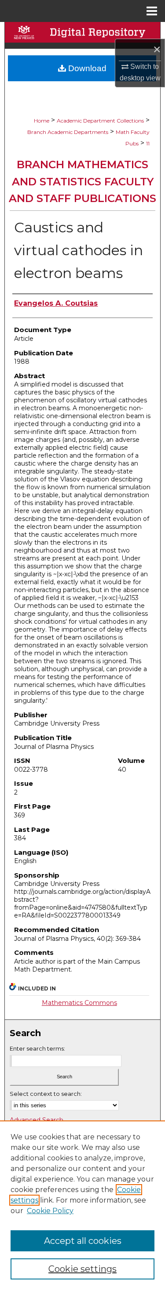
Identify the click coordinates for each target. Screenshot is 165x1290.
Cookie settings (82, 1269)
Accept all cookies (82, 1241)
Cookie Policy (50, 1211)
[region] (82, 1205)
